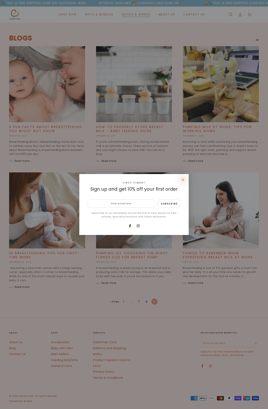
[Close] (183, 180)
